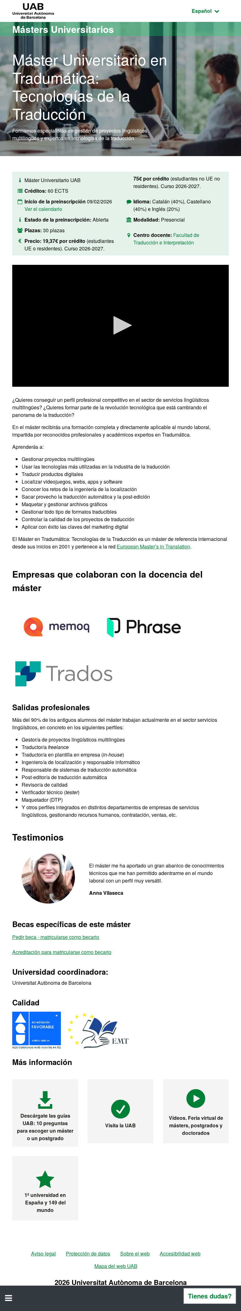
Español (210, 10)
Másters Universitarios (63, 29)
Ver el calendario (43, 208)
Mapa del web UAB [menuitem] (115, 1266)
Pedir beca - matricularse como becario (55, 937)
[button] (120, 325)
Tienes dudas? (210, 1295)
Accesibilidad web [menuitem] (180, 1253)
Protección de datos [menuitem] (88, 1253)
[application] (120, 325)
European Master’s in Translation (153, 546)
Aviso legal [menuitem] (43, 1253)
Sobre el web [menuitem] (135, 1253)
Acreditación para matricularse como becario (61, 952)
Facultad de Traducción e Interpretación (166, 238)
